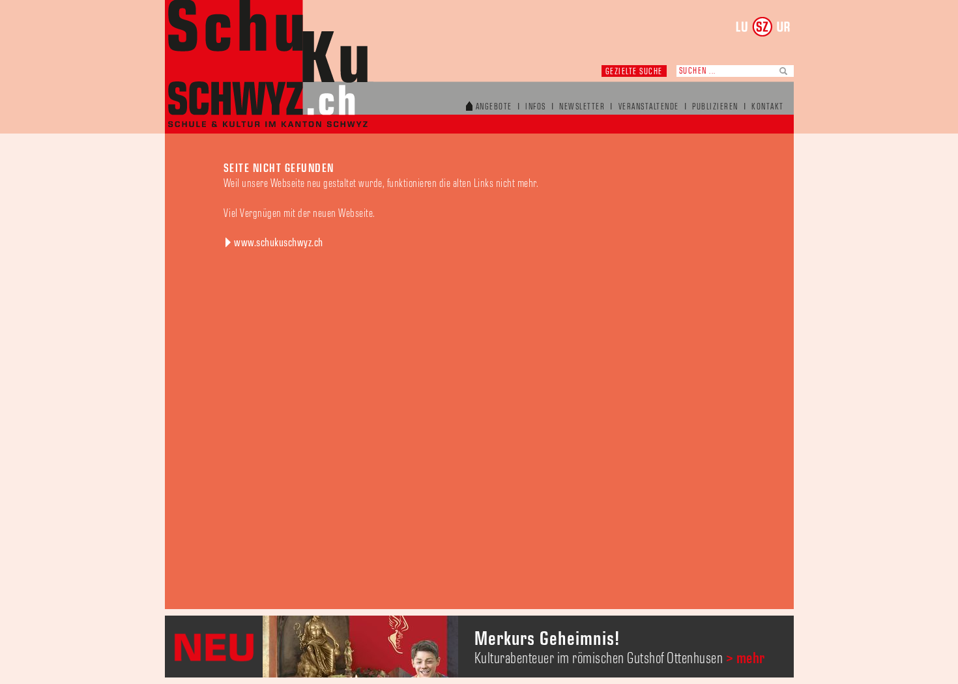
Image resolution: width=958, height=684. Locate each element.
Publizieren (715, 107)
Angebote (494, 107)
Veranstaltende (648, 107)
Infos (535, 107)
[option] (479, 646)
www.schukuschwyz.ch (278, 243)
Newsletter (582, 107)
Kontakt (767, 107)
